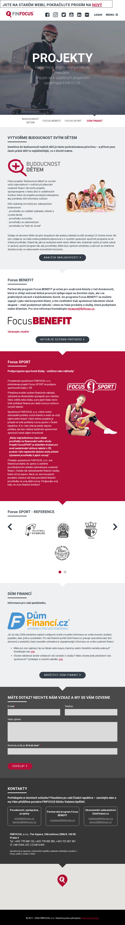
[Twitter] (64, 14)
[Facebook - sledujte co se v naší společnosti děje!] (47, 14)
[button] (11, 526)
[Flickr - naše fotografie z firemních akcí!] (87, 14)
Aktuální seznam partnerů (61, 339)
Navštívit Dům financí (61, 675)
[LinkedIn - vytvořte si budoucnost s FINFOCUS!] (79, 14)
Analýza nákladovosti (61, 257)
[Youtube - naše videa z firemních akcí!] (71, 14)
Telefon (69, 706)
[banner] (20, 14)
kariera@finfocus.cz (24, 822)
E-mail (11, 706)
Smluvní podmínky (90, 918)
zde (33, 651)
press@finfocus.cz (101, 822)
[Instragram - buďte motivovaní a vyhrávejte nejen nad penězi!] (55, 14)
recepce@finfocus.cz (81, 308)
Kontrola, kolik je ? (23, 745)
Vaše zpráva (14, 719)
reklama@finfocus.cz (100, 818)
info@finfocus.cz (24, 818)
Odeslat (18, 766)
